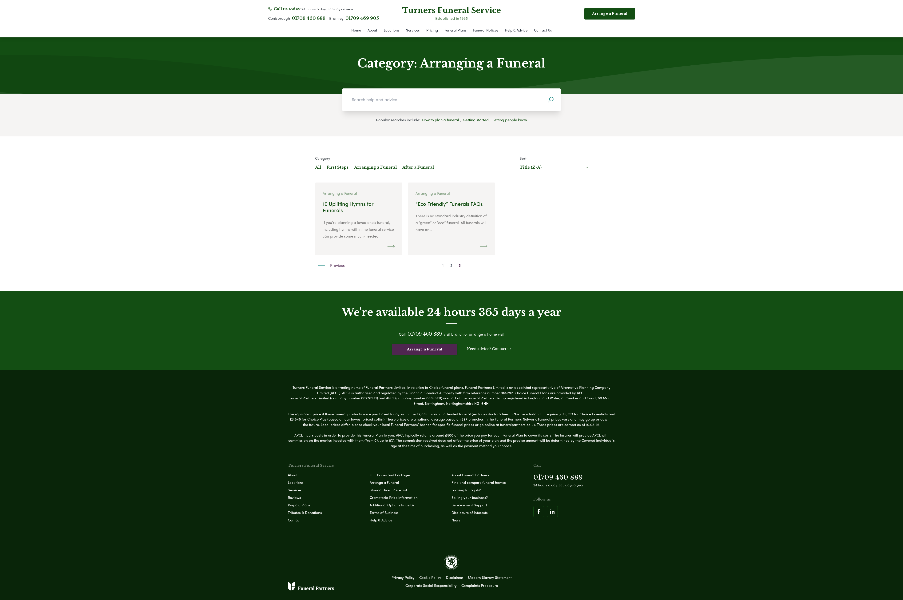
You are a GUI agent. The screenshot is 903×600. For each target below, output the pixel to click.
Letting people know (509, 120)
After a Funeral (418, 167)
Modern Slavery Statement (490, 577)
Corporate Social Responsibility (431, 585)
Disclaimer (454, 577)
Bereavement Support (469, 505)
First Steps (338, 167)
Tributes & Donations (305, 512)
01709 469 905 (362, 18)
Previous (337, 265)
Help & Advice (516, 30)
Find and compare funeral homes (479, 482)
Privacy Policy (403, 577)
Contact (294, 520)
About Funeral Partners (470, 474)
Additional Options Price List (393, 505)
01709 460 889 (308, 18)
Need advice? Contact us (489, 348)
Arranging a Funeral (375, 167)
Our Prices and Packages (390, 474)
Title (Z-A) (531, 167)
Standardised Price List (388, 490)
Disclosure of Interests (470, 512)
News (456, 520)
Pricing (432, 30)
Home (356, 30)
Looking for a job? (466, 490)
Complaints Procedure (479, 585)
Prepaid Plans (299, 505)
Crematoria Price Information (394, 497)
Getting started (476, 120)
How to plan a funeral (440, 120)
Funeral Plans (455, 30)
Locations (392, 30)
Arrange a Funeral (424, 349)
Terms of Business (384, 512)
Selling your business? (470, 497)
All (318, 167)
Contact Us (543, 30)
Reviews (294, 497)
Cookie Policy (430, 577)
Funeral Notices (485, 30)
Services (413, 30)
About (372, 30)
